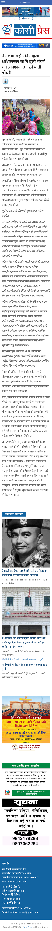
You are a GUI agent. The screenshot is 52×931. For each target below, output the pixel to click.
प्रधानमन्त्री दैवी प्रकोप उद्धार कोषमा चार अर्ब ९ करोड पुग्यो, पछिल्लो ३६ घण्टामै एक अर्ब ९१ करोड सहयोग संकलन (24, 642)
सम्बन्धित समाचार (14, 514)
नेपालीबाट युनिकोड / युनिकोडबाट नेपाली (26, 924)
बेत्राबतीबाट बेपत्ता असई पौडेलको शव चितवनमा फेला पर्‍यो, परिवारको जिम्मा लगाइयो (25, 573)
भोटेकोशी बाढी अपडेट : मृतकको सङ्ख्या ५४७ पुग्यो (24, 667)
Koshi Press (27, 927)
